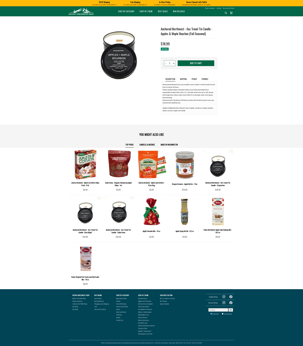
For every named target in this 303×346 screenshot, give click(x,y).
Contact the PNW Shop (79, 304)
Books (118, 317)
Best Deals (163, 11)
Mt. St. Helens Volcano (167, 298)
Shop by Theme (146, 11)
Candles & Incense (147, 144)
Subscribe (215, 314)
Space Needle (164, 304)
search (225, 13)
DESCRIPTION (170, 79)
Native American (143, 320)
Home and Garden (122, 307)
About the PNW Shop (79, 298)
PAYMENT (205, 79)
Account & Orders (228, 8)
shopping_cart (231, 12)
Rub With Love (142, 323)
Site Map (75, 309)
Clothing (119, 315)
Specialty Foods (121, 298)
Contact (219, 8)
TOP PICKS (129, 144)
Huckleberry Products (145, 309)
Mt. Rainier (163, 301)
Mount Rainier (142, 317)
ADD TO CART (196, 63)
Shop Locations (210, 8)
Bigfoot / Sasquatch (144, 331)
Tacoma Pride (142, 328)
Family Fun (119, 320)
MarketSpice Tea (143, 315)
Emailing (75, 307)
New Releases (179, 11)
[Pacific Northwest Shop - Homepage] (81, 14)
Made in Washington (169, 144)
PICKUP (194, 79)
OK (231, 310)
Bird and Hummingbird (145, 304)
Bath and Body (121, 312)
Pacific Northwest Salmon (146, 326)
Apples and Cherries (144, 301)
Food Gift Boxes (121, 304)
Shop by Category (126, 11)
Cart (95, 307)
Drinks (118, 301)
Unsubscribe (227, 314)
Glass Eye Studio (143, 307)
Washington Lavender (145, 334)
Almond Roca (142, 298)
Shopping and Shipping (101, 304)
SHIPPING (183, 79)
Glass (118, 309)
